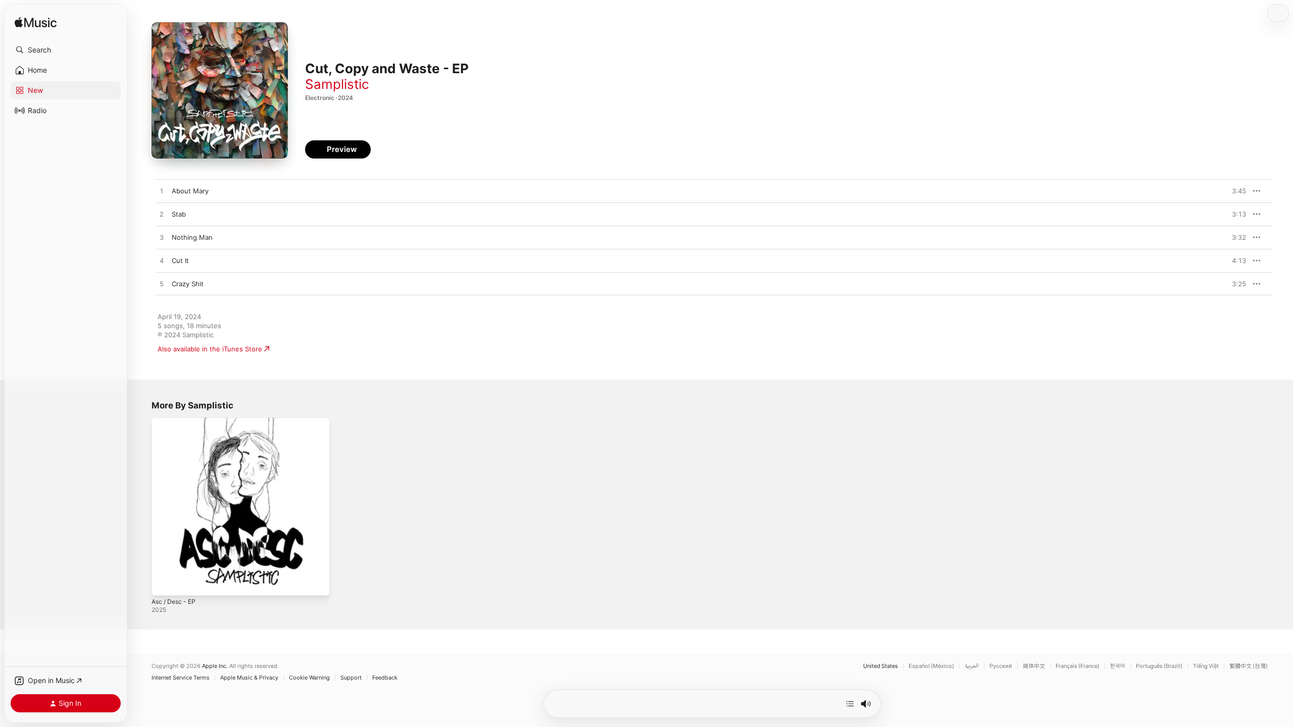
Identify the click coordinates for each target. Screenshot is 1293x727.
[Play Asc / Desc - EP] (164, 583)
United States (880, 666)
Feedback (384, 678)
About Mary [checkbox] (190, 191)
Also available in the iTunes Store (210, 349)
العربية (972, 666)
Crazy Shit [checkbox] (188, 284)
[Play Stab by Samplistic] (162, 214)
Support (351, 678)
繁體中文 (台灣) (1248, 666)
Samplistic (337, 84)
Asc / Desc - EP (176, 422)
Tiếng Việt (1206, 666)
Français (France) (1078, 666)
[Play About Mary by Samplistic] (162, 191)
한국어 (1117, 666)
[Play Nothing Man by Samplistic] (162, 237)
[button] (65, 50)
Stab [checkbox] (179, 214)
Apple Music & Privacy (249, 678)
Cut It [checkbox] (180, 260)
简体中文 (1034, 666)
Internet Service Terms (181, 678)
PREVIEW (1235, 191)
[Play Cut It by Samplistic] (162, 261)
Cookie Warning (309, 678)
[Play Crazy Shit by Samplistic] (162, 284)
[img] (36, 23)
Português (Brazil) (1159, 666)
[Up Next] (850, 704)
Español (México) (931, 666)
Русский (1000, 666)
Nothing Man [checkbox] (192, 237)
